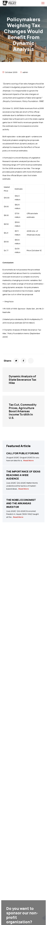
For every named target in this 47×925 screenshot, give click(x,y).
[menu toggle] (42, 3)
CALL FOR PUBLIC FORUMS (22, 453)
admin (25, 72)
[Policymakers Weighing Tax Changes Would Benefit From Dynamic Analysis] (16, 361)
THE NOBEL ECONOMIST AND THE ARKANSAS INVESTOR (21, 503)
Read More (28, 460)
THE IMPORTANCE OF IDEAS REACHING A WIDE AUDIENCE (23, 475)
